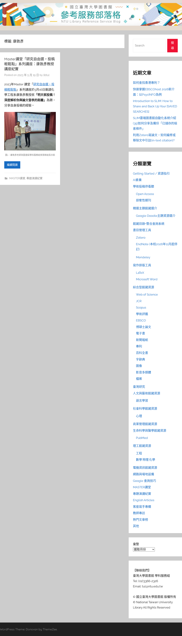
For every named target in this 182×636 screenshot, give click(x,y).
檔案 (139, 379)
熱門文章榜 (140, 519)
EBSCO (141, 320)
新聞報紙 (142, 340)
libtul (46, 75)
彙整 (136, 544)
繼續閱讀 (12, 164)
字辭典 (140, 359)
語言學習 (142, 400)
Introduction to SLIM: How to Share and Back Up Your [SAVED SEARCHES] (155, 106)
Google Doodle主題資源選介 (155, 215)
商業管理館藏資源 (145, 424)
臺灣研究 (139, 387)
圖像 (139, 366)
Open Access (145, 194)
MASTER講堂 (17, 178)
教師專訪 (139, 513)
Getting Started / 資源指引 (151, 173)
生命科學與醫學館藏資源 (149, 430)
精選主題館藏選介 (145, 208)
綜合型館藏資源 (143, 287)
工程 (139, 453)
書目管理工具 (142, 230)
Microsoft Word (146, 279)
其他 (136, 526)
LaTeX (140, 272)
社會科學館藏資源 (145, 408)
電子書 (140, 333)
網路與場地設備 (143, 474)
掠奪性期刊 (143, 200)
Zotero (140, 237)
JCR (138, 301)
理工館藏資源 (142, 446)
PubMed (142, 438)
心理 (139, 416)
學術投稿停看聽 (143, 186)
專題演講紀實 (34, 178)
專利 (139, 346)
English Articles (143, 500)
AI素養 (137, 180)
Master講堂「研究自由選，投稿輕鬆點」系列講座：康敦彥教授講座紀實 (29, 64)
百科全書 (142, 353)
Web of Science (147, 294)
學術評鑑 (142, 314)
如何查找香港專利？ (146, 82)
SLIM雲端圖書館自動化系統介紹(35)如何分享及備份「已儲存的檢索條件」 (155, 123)
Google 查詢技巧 (144, 481)
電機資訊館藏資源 (145, 467)
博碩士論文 (143, 327)
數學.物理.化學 (145, 459)
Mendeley (143, 257)
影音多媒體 (143, 372)
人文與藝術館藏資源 (146, 393)
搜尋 (172, 45)
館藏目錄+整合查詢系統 (148, 223)
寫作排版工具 (142, 265)
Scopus (141, 307)
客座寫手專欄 (142, 506)
